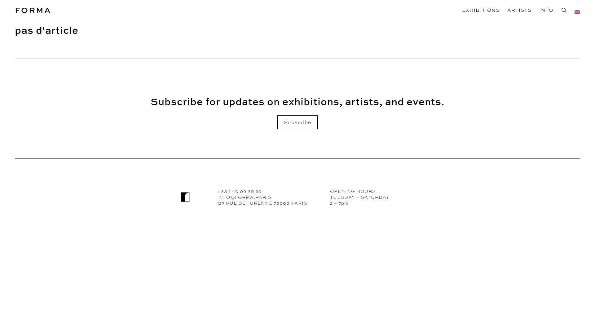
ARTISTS (519, 10)
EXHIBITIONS (481, 10)
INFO (546, 10)
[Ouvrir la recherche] (564, 10)
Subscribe (297, 122)
